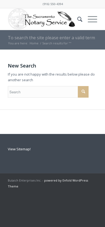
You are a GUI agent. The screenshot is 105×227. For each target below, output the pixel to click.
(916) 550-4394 (53, 4)
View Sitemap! (19, 149)
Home (34, 43)
